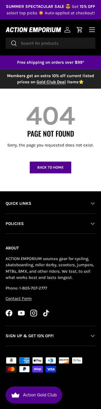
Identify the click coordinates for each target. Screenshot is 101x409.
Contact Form (19, 298)
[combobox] (50, 43)
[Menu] (92, 30)
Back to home (50, 167)
